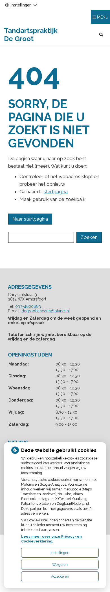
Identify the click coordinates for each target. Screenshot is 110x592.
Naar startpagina (30, 219)
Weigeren (60, 564)
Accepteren (60, 576)
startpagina (56, 191)
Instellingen (59, 553)
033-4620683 (28, 306)
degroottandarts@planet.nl (45, 311)
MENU (102, 17)
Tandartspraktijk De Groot (31, 34)
